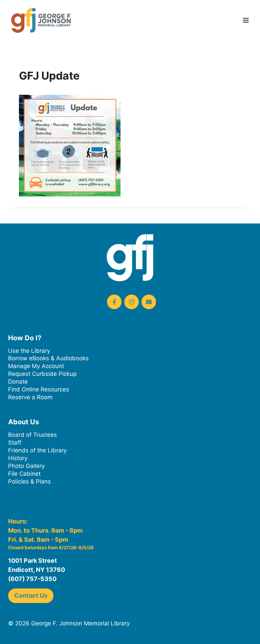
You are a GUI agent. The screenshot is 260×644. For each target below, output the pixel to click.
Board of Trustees (32, 434)
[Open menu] (245, 20)
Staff (14, 442)
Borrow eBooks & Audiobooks (48, 358)
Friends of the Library (37, 450)
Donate (18, 381)
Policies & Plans (29, 481)
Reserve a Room (30, 397)
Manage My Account (36, 366)
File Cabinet (24, 473)
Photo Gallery (26, 466)
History (17, 458)
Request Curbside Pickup (42, 373)
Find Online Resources (38, 389)
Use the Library (29, 350)
